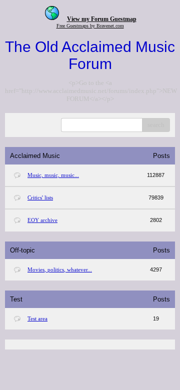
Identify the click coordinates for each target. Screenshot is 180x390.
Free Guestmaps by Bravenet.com (90, 25)
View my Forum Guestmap (101, 19)
